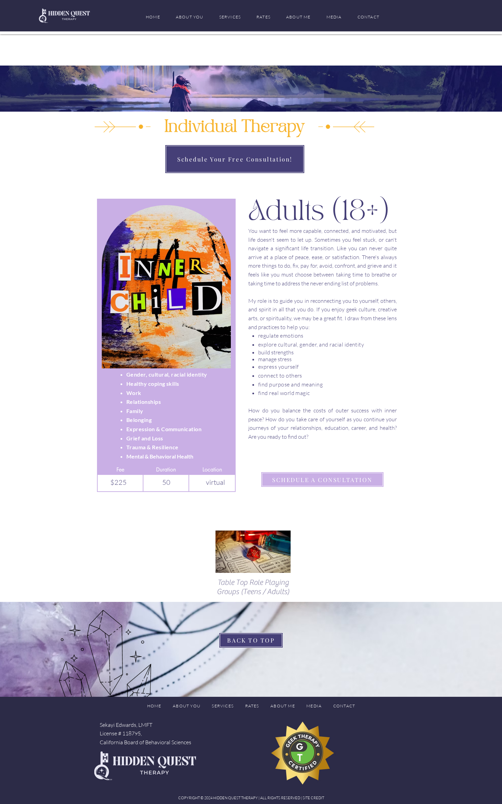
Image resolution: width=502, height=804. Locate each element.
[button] (230, 17)
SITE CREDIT (313, 797)
